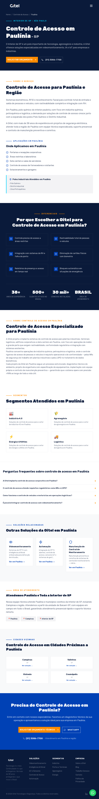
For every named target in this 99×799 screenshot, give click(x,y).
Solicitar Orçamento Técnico (37, 730)
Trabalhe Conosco (82, 771)
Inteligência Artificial (37, 767)
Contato (79, 775)
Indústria (55, 763)
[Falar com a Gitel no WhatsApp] (92, 792)
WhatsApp (73, 730)
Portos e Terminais (59, 767)
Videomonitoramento (37, 763)
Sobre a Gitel (81, 763)
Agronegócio (57, 771)
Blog (77, 767)
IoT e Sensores (34, 771)
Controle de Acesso (36, 775)
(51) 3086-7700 (53, 60)
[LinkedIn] (86, 794)
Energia (55, 775)
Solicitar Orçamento (20, 60)
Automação (34, 779)
